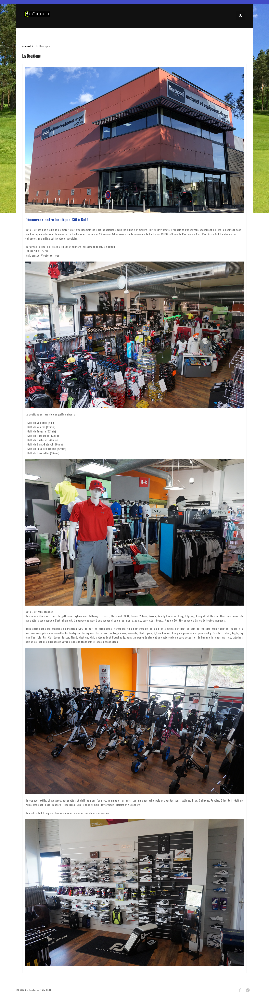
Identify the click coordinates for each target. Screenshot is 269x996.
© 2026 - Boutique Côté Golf (33, 990)
